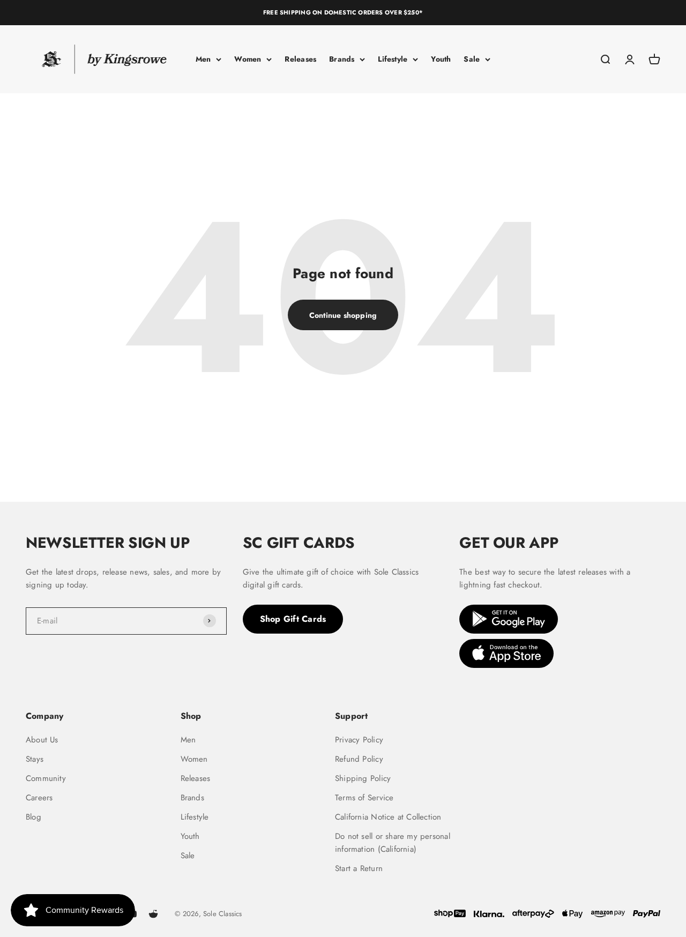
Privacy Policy (359, 740)
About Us (42, 740)
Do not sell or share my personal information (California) (392, 842)
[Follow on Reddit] (153, 914)
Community (46, 778)
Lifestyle (392, 59)
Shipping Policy (363, 778)
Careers (39, 798)
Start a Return (359, 868)
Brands (341, 59)
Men (203, 59)
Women (247, 59)
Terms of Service (364, 798)
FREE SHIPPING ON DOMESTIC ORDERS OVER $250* (343, 12)
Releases (300, 59)
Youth (441, 59)
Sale (472, 59)
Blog (33, 817)
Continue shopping (343, 315)
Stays (34, 759)
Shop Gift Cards (293, 619)
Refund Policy (359, 759)
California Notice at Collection (388, 817)
